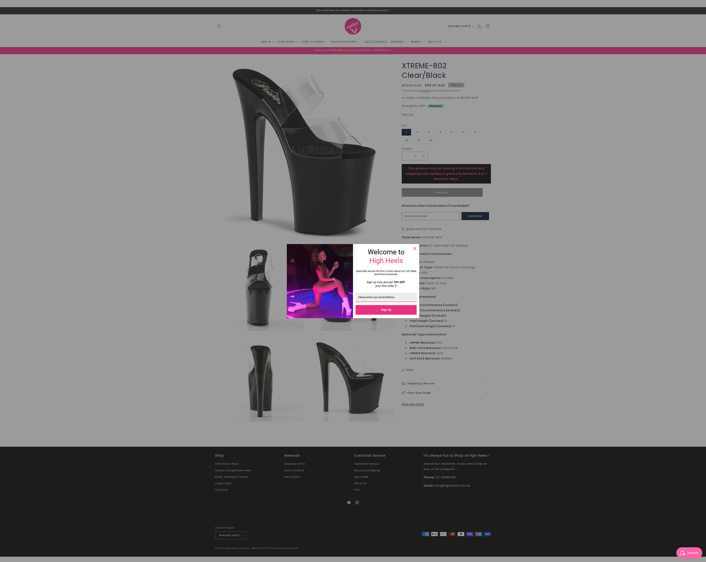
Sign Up (386, 310)
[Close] (414, 248)
